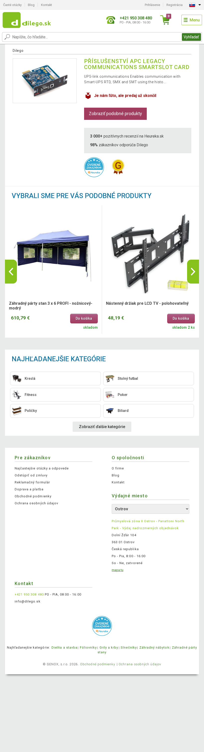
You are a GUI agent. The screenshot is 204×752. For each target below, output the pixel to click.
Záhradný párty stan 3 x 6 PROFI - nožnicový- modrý (50, 305)
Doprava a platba (29, 489)
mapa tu (117, 570)
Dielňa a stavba (64, 647)
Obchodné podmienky (33, 496)
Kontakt (46, 5)
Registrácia (174, 5)
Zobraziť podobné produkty (115, 113)
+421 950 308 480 (29, 594)
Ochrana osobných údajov (36, 503)
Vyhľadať (191, 37)
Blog (31, 5)
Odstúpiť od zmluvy (31, 475)
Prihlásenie (152, 5)
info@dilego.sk (28, 601)
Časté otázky (12, 5)
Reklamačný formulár (32, 482)
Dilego (18, 51)
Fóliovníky (88, 647)
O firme (118, 468)
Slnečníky (129, 647)
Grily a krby (109, 647)
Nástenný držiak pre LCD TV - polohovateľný (147, 303)
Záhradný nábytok (154, 647)
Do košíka (84, 318)
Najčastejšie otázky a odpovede (42, 468)
